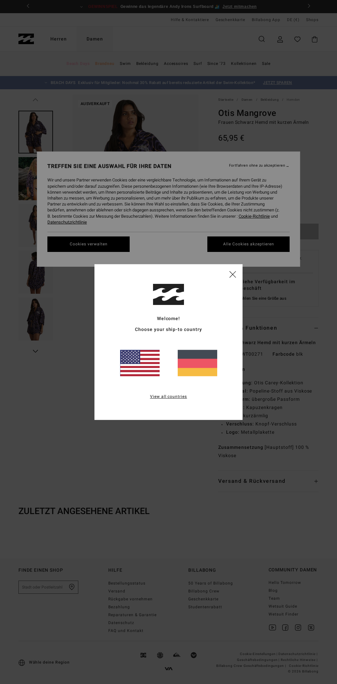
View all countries (168, 396)
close (232, 274)
